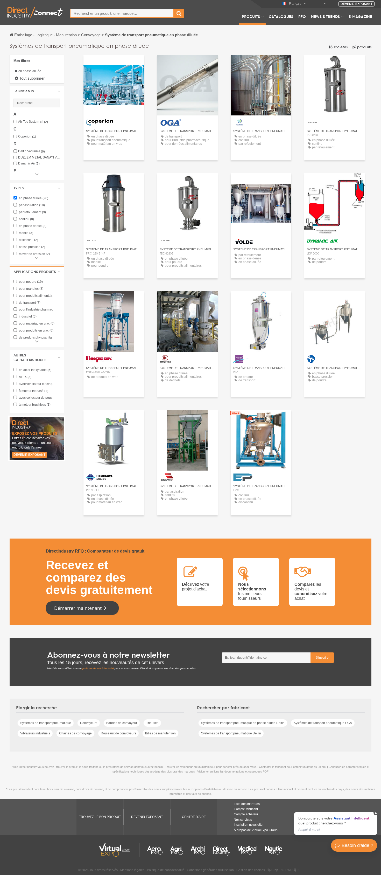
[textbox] (122, 13)
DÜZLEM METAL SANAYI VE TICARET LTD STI (39, 158)
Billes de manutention (160, 733)
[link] (335, 823)
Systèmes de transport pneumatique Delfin (231, 733)
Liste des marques (247, 804)
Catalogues (281, 16)
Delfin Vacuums (31, 151)
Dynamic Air (29, 164)
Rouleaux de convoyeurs (118, 733)
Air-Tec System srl (33, 122)
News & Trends (325, 16)
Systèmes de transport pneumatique (45, 723)
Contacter (114, 63)
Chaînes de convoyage (75, 733)
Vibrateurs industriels (35, 733)
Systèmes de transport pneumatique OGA (323, 723)
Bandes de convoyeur (121, 723)
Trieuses (152, 723)
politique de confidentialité (98, 668)
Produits (251, 16)
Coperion (27, 137)
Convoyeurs (88, 723)
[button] (36, 91)
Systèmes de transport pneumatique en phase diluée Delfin (243, 723)
